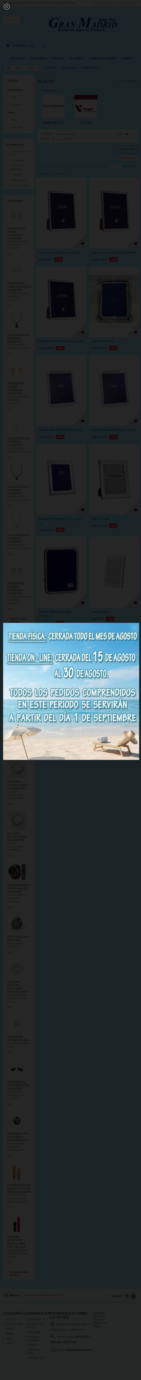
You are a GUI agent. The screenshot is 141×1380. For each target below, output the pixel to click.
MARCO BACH (100, 611)
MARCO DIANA (101, 518)
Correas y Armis (102, 58)
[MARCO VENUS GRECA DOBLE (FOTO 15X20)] (61, 663)
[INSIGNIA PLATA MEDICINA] (17, 924)
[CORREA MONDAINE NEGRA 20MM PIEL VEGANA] (17, 1224)
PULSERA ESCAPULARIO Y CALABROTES (19, 785)
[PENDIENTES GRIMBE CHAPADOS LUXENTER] (17, 570)
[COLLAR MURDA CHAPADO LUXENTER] (17, 322)
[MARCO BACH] (114, 570)
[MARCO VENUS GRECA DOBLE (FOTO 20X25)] (114, 663)
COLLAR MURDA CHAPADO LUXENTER (18, 338)
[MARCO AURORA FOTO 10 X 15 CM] (61, 389)
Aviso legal (18, 160)
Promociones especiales (17, 639)
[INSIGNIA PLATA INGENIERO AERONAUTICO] (17, 1121)
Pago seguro (19, 180)
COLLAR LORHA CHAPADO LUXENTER (18, 490)
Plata (13, 97)
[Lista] (131, 134)
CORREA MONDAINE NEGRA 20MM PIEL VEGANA (17, 1241)
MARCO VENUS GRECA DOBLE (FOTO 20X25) (111, 707)
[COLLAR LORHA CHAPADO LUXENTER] (17, 474)
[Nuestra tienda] (19, 727)
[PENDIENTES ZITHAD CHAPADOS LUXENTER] (17, 370)
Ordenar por (47, 133)
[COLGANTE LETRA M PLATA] (17, 1024)
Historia (18, 58)
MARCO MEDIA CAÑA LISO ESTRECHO (55, 614)
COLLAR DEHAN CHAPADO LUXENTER (18, 538)
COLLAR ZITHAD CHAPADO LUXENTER (18, 442)
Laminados (16, 104)
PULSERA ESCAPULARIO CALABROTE (17, 837)
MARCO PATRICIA (102, 341)
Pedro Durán (15, 89)
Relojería (39, 58)
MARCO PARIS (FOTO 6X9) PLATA (59, 252)
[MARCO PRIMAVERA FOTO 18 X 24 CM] (61, 477)
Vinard (11, 112)
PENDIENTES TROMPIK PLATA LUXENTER (18, 1085)
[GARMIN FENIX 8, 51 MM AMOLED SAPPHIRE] (17, 872)
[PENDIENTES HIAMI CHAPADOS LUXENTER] (17, 270)
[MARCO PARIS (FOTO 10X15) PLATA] (114, 211)
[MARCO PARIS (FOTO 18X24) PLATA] (61, 300)
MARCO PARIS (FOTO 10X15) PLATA (114, 252)
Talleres (69, 67)
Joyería (58, 58)
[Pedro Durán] (53, 106)
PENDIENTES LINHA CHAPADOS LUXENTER (16, 233)
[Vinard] (86, 106)
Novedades (15, 200)
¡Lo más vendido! (14, 753)
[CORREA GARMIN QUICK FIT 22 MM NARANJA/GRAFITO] (17, 1172)
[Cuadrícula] (126, 134)
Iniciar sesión (128, 3)
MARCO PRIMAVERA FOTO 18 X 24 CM (60, 521)
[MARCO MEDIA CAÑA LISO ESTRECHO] (61, 570)
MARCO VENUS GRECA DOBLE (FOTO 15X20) (58, 707)
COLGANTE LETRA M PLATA (18, 1038)
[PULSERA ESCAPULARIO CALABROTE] (17, 820)
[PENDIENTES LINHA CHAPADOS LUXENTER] (17, 215)
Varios (127, 58)
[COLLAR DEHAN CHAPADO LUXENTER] (17, 522)
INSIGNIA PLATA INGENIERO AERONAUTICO (18, 1137)
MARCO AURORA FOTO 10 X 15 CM (60, 430)
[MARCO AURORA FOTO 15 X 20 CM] (114, 389)
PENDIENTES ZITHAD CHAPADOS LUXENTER (16, 388)
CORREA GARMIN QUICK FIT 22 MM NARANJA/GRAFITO (21, 1188)
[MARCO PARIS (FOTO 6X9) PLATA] (61, 211)
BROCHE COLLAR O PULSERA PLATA (19, 672)
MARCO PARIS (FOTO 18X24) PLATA (61, 341)
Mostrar (45, 138)
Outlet (50, 67)
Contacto (90, 67)
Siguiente (129, 166)
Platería (77, 58)
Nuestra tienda (20, 185)
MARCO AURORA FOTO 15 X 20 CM (113, 430)
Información (15, 144)
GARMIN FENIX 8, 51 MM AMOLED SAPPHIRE (19, 888)
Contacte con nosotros (105, 3)
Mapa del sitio (36, 1357)
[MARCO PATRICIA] (114, 300)
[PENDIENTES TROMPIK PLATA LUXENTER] (17, 1069)
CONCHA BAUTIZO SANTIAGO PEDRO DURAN (18, 986)
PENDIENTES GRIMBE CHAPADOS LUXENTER (16, 588)
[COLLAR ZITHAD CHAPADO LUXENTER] (17, 425)
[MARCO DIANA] (114, 477)
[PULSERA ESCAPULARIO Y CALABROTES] (17, 769)
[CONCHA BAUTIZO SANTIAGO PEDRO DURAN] (17, 969)
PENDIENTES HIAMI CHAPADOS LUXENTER (19, 287)
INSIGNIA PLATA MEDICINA (18, 938)
